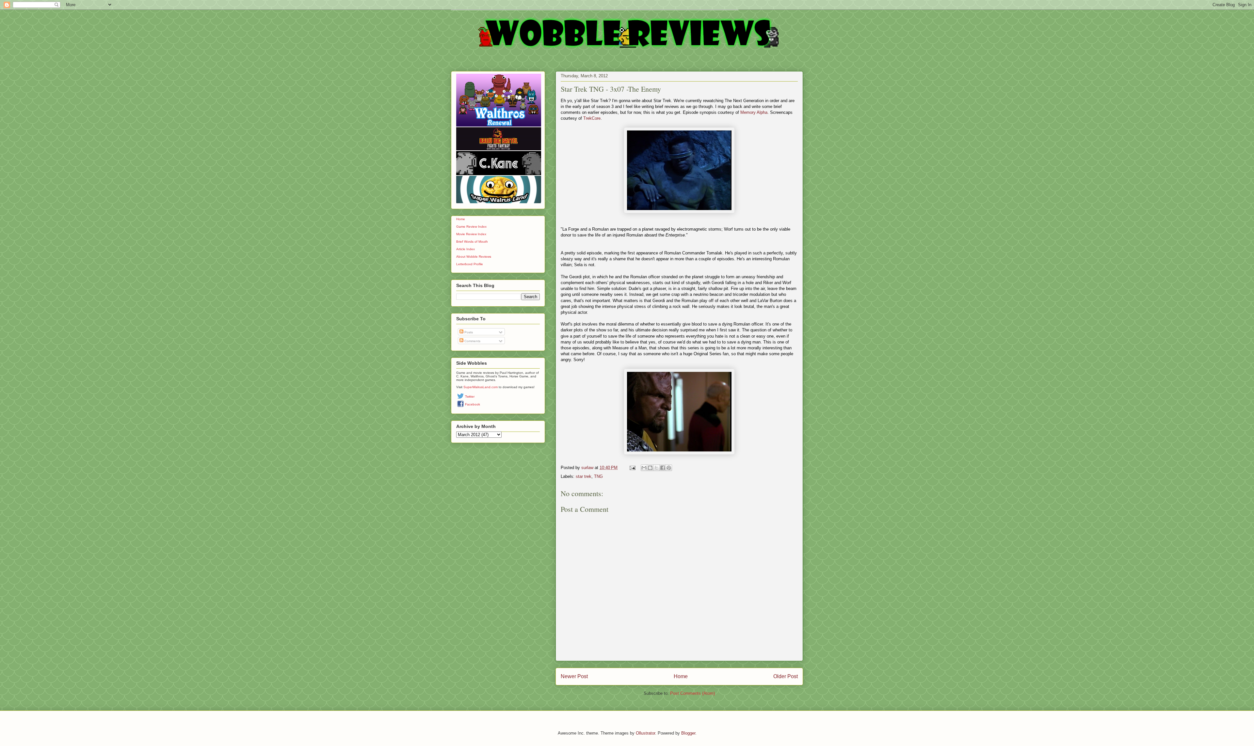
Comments (471, 341)
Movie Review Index (471, 234)
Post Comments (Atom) (692, 693)
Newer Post (574, 676)
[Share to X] (656, 467)
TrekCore (592, 118)
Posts (468, 332)
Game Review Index (471, 226)
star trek (583, 476)
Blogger (688, 733)
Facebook (472, 404)
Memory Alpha (753, 112)
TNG (598, 476)
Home (681, 676)
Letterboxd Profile (469, 264)
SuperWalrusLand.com (480, 387)
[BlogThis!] (650, 467)
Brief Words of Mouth (472, 241)
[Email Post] (632, 467)
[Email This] (644, 467)
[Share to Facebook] (662, 467)
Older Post (785, 676)
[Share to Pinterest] (669, 467)
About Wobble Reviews (473, 256)
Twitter (469, 396)
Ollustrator (645, 733)
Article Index (465, 249)
